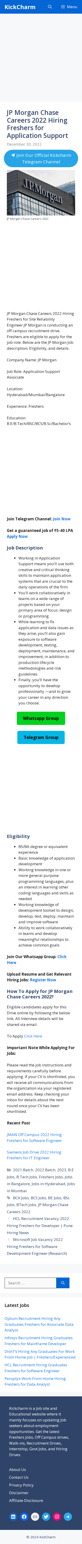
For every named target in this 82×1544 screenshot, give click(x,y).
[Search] (62, 1283)
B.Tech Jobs (26, 1177)
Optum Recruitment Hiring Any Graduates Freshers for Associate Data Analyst (39, 1324)
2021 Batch (23, 1169)
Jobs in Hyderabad (48, 1183)
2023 (61, 1169)
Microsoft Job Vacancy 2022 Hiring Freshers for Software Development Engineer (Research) (37, 1246)
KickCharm (20, 7)
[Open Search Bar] (50, 7)
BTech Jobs (26, 1204)
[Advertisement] (41, 59)
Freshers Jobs (51, 1177)
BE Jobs (55, 1197)
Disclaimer (18, 1492)
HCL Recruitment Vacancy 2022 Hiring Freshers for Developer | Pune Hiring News (40, 1225)
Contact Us (18, 1477)
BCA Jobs (21, 1197)
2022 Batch (45, 1169)
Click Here (33, 1036)
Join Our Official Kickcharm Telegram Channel (43, 158)
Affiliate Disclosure (26, 1500)
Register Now (43, 979)
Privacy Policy (21, 1485)
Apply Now (17, 536)
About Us (17, 1469)
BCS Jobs (38, 1197)
